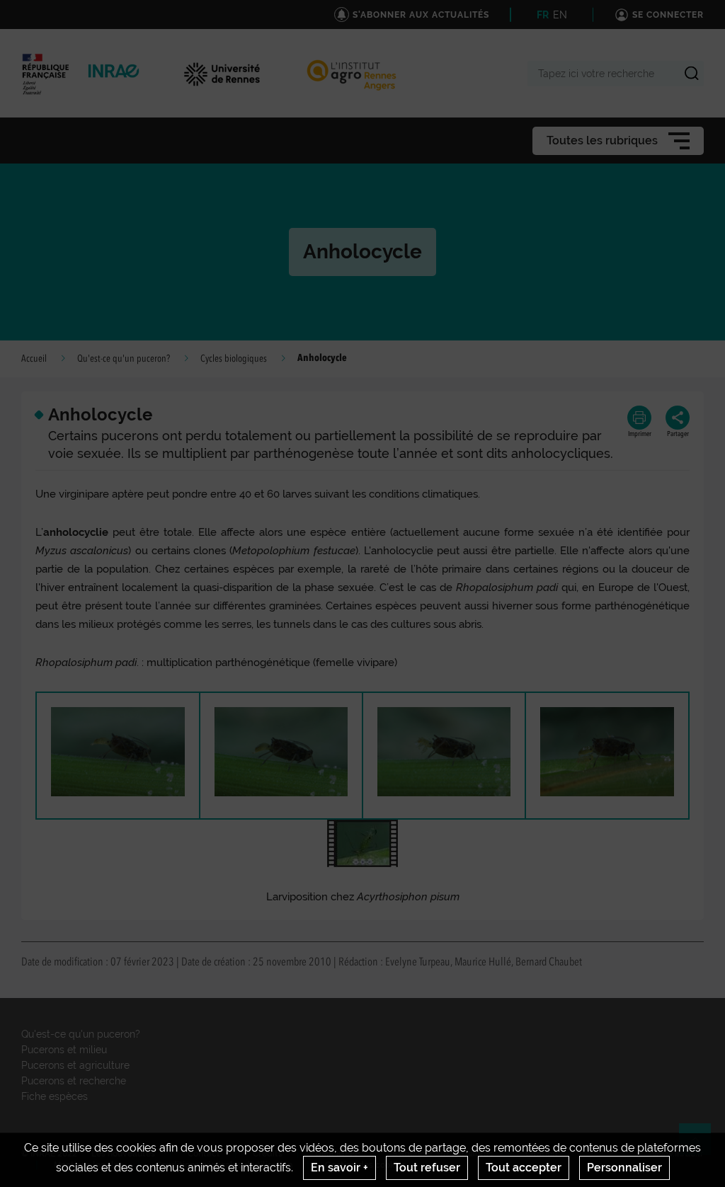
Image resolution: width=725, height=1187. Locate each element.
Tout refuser (427, 1167)
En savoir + (339, 1167)
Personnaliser (624, 1167)
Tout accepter (523, 1167)
